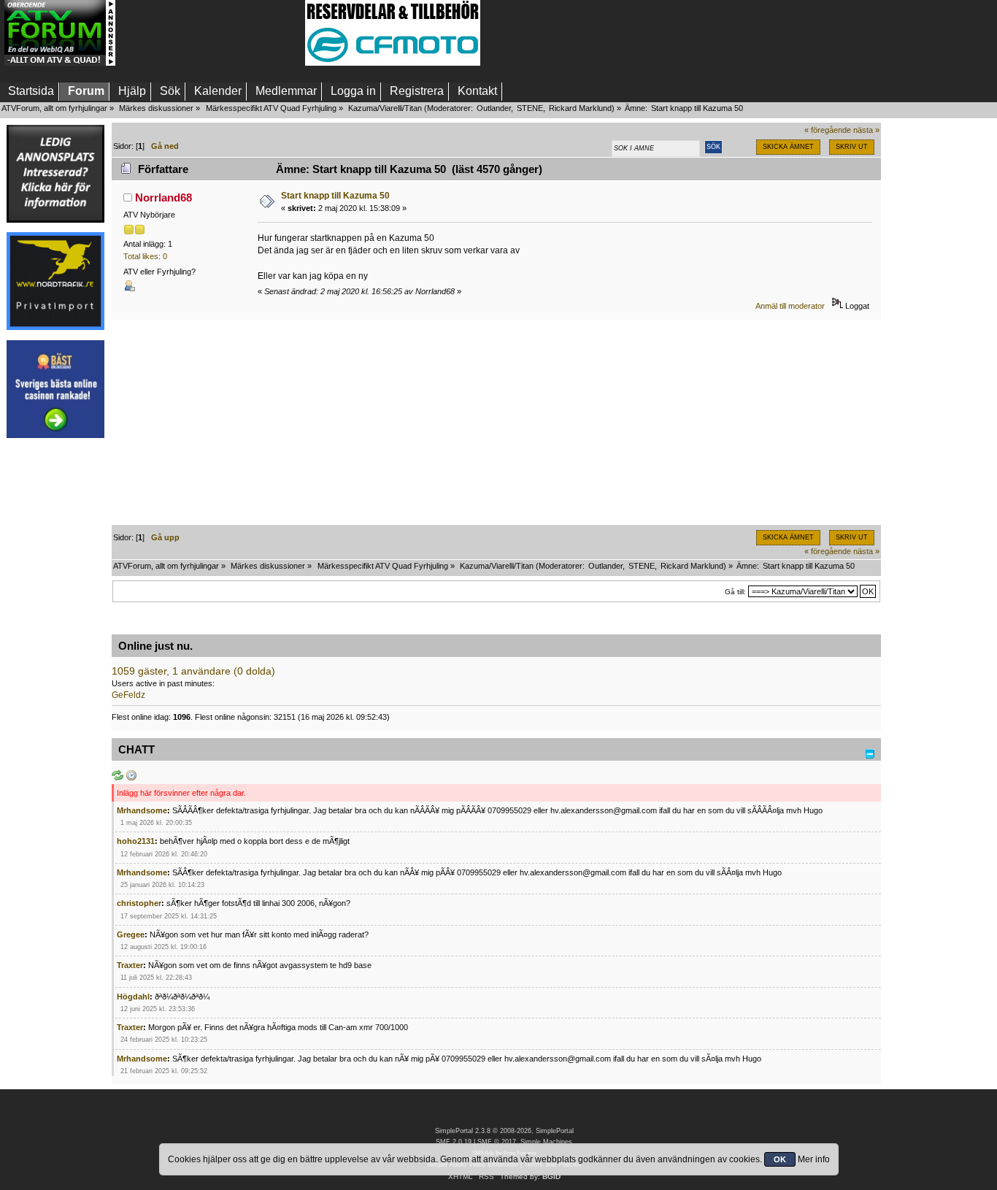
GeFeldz (128, 695)
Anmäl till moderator (790, 306)
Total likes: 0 (145, 256)
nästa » (866, 130)
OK (780, 1159)
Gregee (131, 934)
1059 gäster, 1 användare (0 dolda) (193, 671)
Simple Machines (546, 1141)
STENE (530, 108)
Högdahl (133, 996)
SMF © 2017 (496, 1141)
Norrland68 (163, 197)
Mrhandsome (142, 810)
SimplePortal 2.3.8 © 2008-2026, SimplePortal (504, 1131)
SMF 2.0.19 (453, 1141)
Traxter (130, 965)
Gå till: (735, 592)
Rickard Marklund (580, 108)
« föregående (827, 130)
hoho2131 (136, 841)
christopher (139, 903)
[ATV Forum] (59, 63)
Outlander (494, 108)
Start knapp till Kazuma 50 (335, 196)
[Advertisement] (210, 33)
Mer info (814, 1159)
